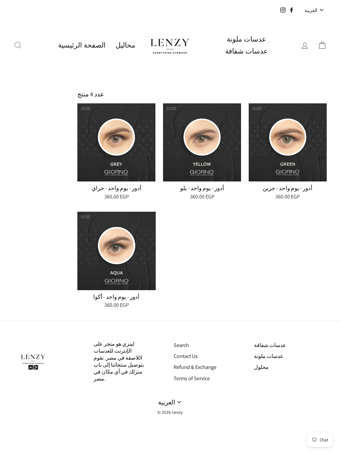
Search (181, 345)
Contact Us (186, 356)
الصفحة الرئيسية (82, 45)
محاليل (125, 45)
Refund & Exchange (195, 367)
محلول (261, 367)
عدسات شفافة (246, 51)
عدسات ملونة (246, 39)
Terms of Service (192, 378)
